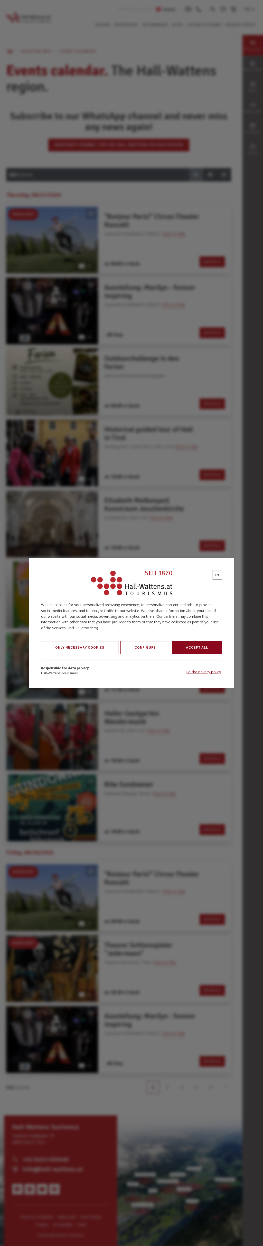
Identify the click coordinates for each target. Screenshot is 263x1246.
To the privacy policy (203, 671)
